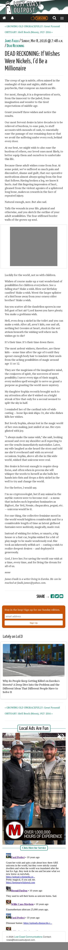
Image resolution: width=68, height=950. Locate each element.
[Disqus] (34, 891)
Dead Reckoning (15, 46)
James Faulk (12, 41)
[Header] (34, 7)
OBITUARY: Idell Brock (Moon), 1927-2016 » (29, 32)
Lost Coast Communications (28, 936)
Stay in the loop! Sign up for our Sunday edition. (32, 609)
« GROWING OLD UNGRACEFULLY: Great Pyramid (32, 26)
